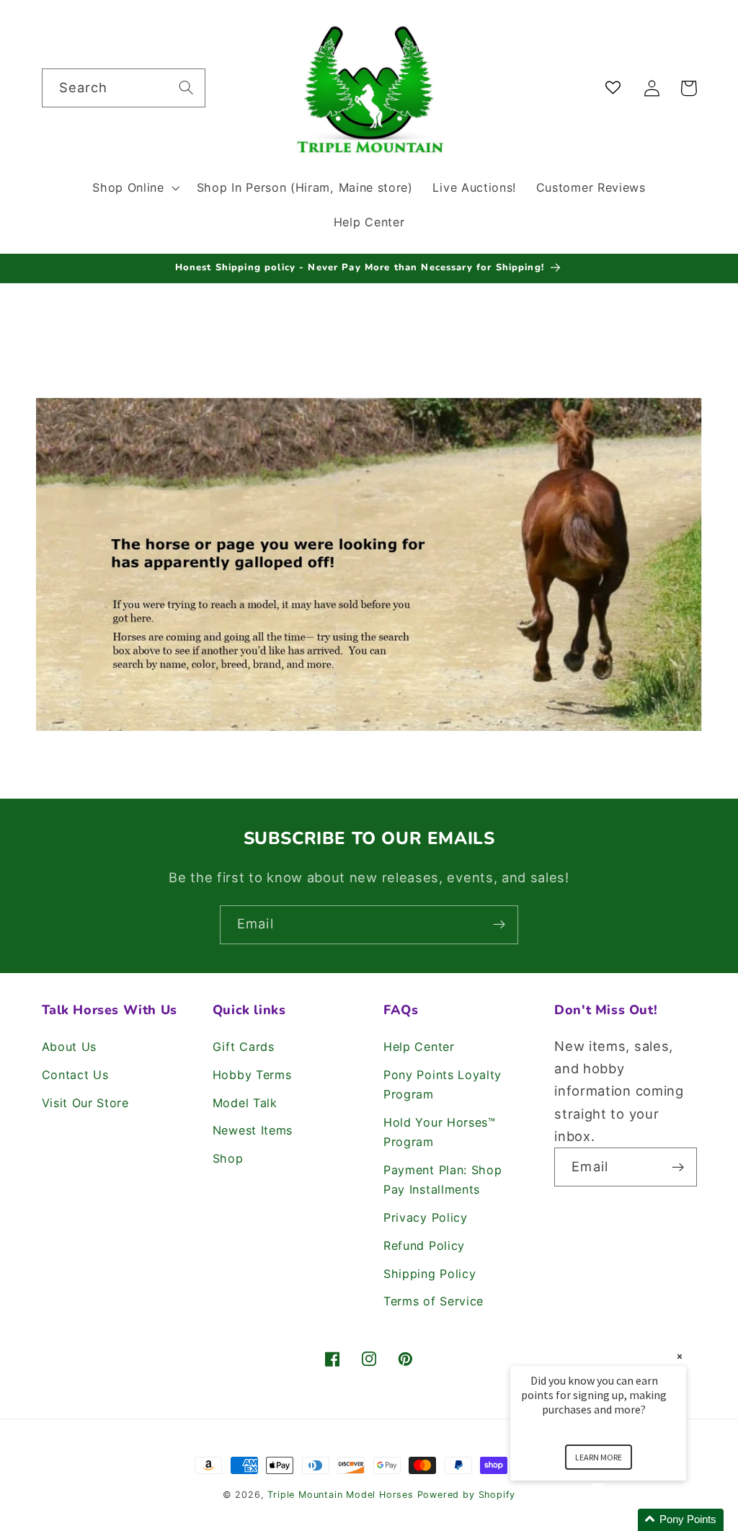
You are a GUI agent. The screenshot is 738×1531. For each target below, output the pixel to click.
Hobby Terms (252, 1075)
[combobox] (124, 88)
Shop (228, 1158)
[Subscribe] (499, 924)
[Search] (186, 87)
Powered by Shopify (466, 1494)
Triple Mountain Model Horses (340, 1494)
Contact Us (75, 1075)
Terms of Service (433, 1301)
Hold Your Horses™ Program (439, 1132)
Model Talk (245, 1103)
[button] (134, 187)
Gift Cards (244, 1046)
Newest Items (253, 1130)
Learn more (598, 1457)
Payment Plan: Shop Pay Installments (442, 1180)
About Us (69, 1046)
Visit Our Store (85, 1103)
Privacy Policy (425, 1217)
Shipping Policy (429, 1273)
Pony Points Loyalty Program (442, 1084)
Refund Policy (424, 1245)
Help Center (419, 1046)
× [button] (680, 1356)
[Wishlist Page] (615, 88)
